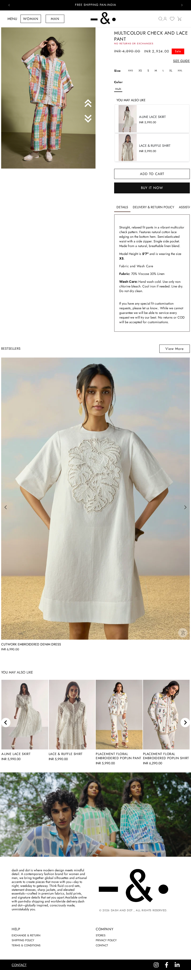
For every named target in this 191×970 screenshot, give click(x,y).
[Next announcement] (182, 5)
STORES (101, 935)
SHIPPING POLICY (23, 940)
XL (170, 70)
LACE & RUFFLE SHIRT (66, 754)
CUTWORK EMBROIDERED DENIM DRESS (31, 644)
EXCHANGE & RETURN (26, 935)
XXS (131, 71)
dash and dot (122, 910)
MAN (55, 18)
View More (174, 348)
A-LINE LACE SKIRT (16, 754)
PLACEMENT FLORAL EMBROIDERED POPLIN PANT (118, 756)
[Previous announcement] (9, 5)
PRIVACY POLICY (106, 940)
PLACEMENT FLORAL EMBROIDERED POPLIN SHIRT (166, 756)
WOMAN (30, 18)
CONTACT (102, 945)
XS (140, 70)
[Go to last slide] (5, 722)
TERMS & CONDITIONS (26, 945)
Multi (118, 89)
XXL (180, 71)
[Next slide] (185, 722)
